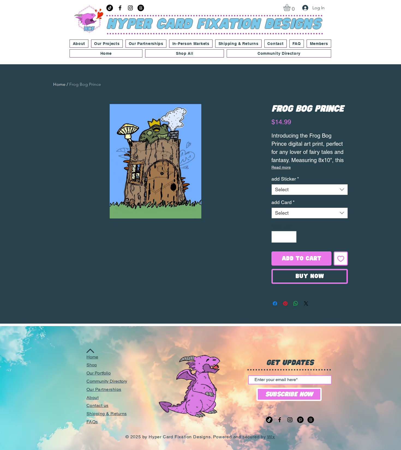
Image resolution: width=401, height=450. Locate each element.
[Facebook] (120, 8)
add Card (283, 202)
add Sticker (285, 179)
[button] (290, 7)
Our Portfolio (98, 373)
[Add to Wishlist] (341, 258)
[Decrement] (276, 236)
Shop (91, 364)
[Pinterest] (300, 419)
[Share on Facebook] (275, 303)
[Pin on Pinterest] (285, 303)
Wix (271, 436)
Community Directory (106, 381)
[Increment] (291, 236)
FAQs (92, 421)
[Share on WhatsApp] (295, 303)
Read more (281, 167)
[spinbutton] (284, 236)
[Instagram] (130, 8)
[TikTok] (109, 8)
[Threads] (140, 8)
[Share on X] (306, 303)
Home (59, 84)
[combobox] (309, 189)
